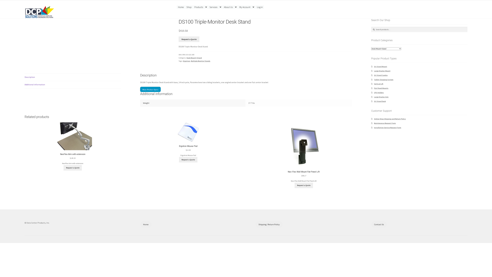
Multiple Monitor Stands (200, 61)
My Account (244, 7)
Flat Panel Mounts (381, 88)
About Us (228, 7)
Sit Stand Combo (381, 75)
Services (213, 7)
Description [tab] (30, 77)
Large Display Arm (381, 97)
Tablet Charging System (383, 79)
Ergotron (186, 61)
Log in (260, 7)
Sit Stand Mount (380, 66)
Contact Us (379, 224)
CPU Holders (379, 92)
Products (198, 7)
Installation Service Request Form (387, 127)
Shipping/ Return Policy (269, 224)
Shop (189, 7)
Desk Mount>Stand (194, 58)
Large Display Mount (382, 71)
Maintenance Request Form (385, 123)
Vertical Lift (378, 84)
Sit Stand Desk (380, 101)
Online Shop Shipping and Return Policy (390, 119)
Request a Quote (189, 39)
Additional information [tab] (35, 84)
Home (181, 7)
